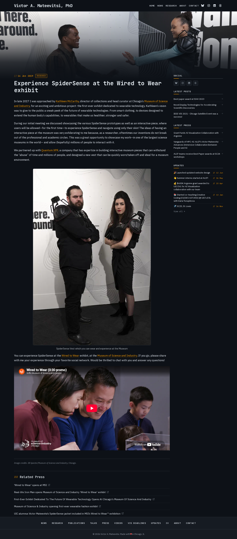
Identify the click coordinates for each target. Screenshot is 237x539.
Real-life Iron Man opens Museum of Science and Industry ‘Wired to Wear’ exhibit (60, 492)
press (105, 523)
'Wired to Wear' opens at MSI (30, 485)
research (171, 5)
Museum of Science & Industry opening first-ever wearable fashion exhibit (56, 506)
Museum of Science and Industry (117, 355)
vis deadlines (137, 523)
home (152, 5)
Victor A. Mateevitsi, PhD (43, 5)
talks (93, 523)
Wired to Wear (70, 355)
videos (118, 523)
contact (194, 5)
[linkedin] (214, 6)
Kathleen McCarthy (67, 101)
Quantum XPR (49, 150)
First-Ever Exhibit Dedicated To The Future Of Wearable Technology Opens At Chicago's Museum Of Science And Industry (82, 499)
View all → (179, 211)
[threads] (220, 6)
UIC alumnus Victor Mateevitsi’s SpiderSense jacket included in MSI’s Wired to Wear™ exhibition (67, 513)
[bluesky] (203, 6)
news (160, 5)
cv (167, 523)
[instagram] (208, 6)
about (182, 5)
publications (76, 523)
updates (156, 523)
